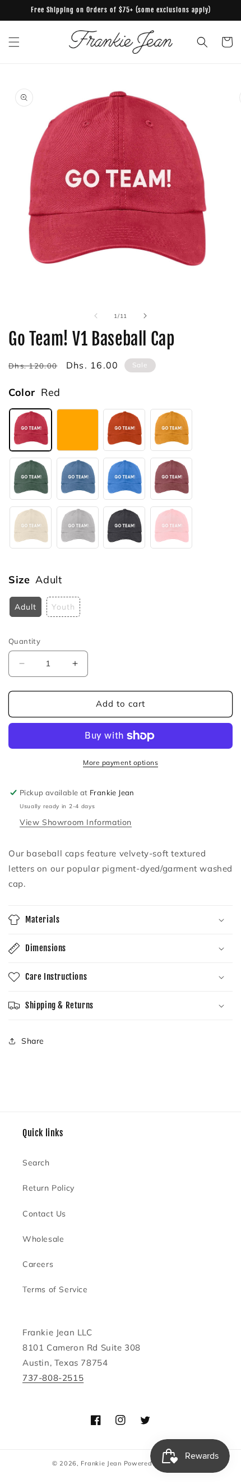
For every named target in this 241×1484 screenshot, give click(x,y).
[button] (14, 42)
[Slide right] (145, 315)
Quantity (24, 641)
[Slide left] (96, 315)
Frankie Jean (101, 1463)
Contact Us (44, 1214)
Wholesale (43, 1239)
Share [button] (32, 1041)
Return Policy (48, 1188)
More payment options (120, 762)
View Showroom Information (76, 822)
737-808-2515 (53, 1377)
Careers (37, 1264)
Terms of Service (55, 1289)
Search (36, 1163)
